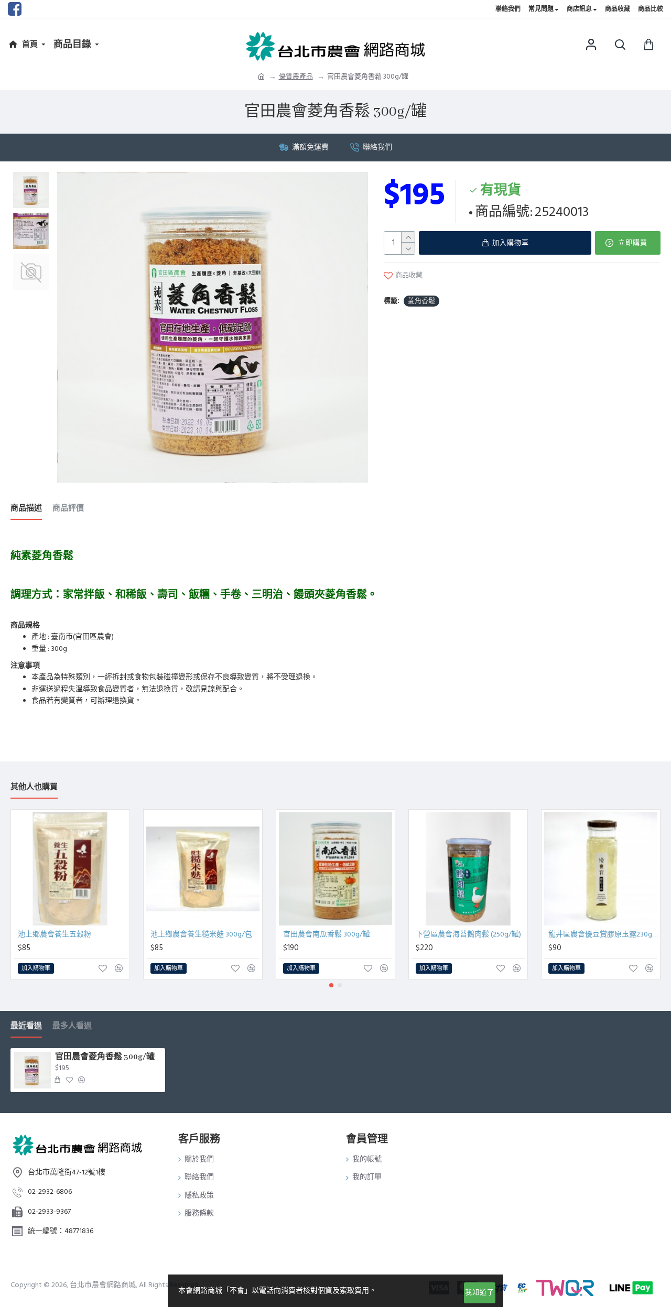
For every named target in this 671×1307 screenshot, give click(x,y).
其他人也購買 (34, 787)
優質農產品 (296, 76)
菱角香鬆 (421, 301)
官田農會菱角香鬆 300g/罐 (105, 1057)
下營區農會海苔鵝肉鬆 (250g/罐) (468, 934)
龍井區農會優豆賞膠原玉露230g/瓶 (602, 934)
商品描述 (26, 509)
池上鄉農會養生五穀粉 (54, 934)
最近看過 (26, 1026)
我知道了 (479, 1292)
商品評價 (68, 509)
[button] (331, 985)
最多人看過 (72, 1026)
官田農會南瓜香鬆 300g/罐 (326, 934)
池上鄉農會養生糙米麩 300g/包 (201, 934)
